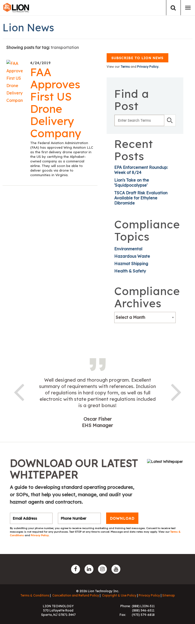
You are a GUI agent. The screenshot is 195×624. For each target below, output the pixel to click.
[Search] (173, 8)
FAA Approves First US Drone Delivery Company (55, 102)
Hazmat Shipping (131, 263)
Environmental (128, 248)
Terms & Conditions (34, 595)
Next (176, 391)
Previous (18, 391)
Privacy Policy (40, 535)
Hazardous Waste (132, 256)
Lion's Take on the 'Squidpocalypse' (131, 182)
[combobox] (145, 317)
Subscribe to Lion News (137, 58)
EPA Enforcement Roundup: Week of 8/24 (141, 170)
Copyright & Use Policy (119, 595)
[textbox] (145, 317)
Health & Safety (130, 270)
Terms (125, 66)
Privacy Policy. (148, 66)
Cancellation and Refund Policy (75, 595)
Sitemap (168, 595)
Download (122, 518)
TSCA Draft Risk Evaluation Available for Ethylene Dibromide (141, 197)
